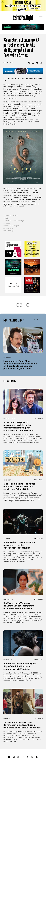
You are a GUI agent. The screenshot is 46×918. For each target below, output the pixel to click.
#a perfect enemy (11, 216)
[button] (37, 320)
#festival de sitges (11, 226)
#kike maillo (8, 228)
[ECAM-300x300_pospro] (32, 249)
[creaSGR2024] (13, 249)
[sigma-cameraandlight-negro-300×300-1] (13, 285)
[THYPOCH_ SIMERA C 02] (32, 267)
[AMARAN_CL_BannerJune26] (23, 71)
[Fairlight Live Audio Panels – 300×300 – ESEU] (13, 267)
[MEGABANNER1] (23, 5)
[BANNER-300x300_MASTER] (32, 285)
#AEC (5, 218)
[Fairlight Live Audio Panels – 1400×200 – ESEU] (23, 27)
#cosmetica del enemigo (13, 221)
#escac (6, 223)
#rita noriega (8, 231)
